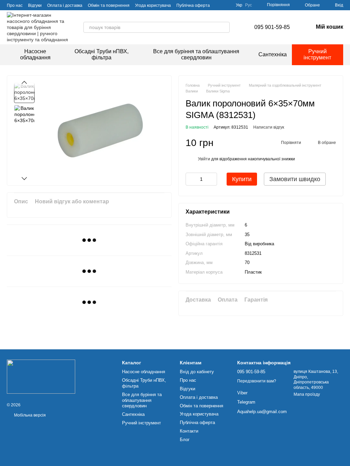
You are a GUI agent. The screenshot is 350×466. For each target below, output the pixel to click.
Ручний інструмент (317, 54)
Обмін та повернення (109, 5)
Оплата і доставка (64, 5)
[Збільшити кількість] (212, 179)
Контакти (189, 431)
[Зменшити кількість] (191, 179)
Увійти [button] (204, 159)
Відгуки (35, 5)
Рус (248, 5)
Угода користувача (153, 5)
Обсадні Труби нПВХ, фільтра (102, 54)
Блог (185, 439)
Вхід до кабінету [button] (197, 371)
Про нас (15, 5)
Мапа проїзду (307, 394)
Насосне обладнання (35, 54)
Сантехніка (272, 54)
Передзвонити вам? (256, 381)
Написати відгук (268, 127)
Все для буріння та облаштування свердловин (196, 54)
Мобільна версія (29, 415)
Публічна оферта (193, 5)
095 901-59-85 (272, 27)
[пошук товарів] (224, 27)
